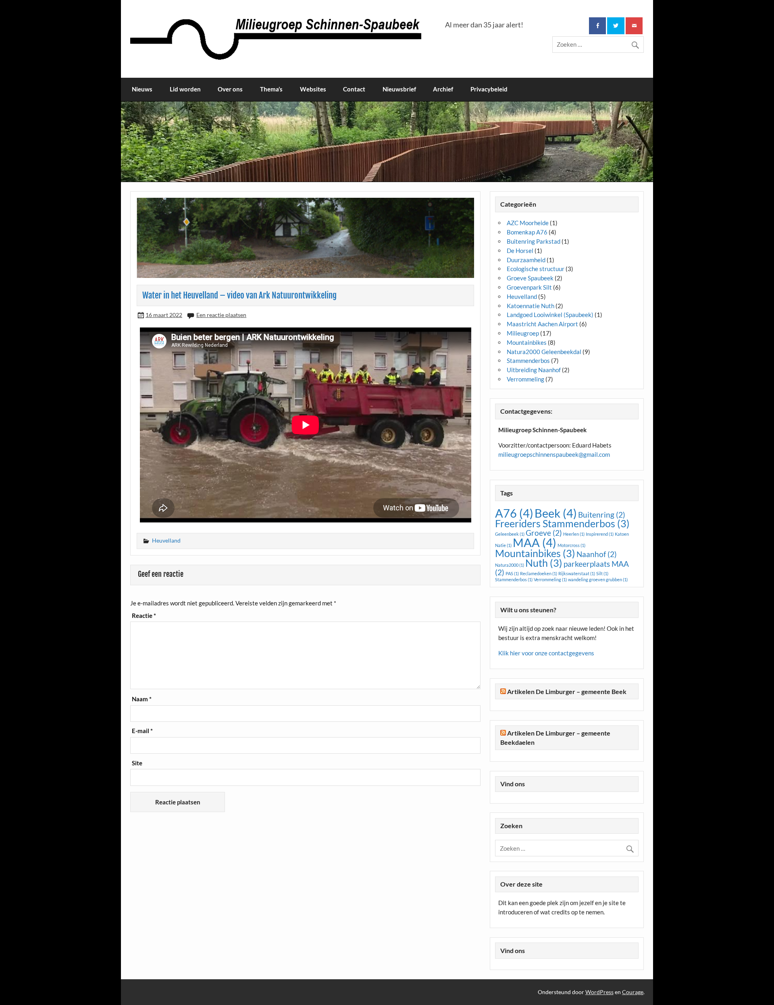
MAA (534, 542)
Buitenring (601, 514)
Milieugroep (523, 333)
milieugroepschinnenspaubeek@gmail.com (554, 454)
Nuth (543, 563)
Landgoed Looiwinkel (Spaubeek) (550, 314)
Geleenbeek (509, 534)
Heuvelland (166, 540)
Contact (354, 89)
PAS (512, 573)
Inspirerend (600, 534)
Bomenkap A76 (527, 232)
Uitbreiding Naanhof (534, 369)
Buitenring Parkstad (533, 241)
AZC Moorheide (528, 222)
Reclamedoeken (538, 573)
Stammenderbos (528, 360)
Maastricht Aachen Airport (542, 323)
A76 (514, 513)
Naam (142, 699)
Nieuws (142, 89)
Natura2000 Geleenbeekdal (544, 351)
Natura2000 (509, 565)
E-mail (142, 731)
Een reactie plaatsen (221, 314)
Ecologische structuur (535, 268)
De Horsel (520, 250)
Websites (313, 89)
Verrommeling (525, 379)
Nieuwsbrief (399, 89)
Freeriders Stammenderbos (562, 523)
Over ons (230, 89)
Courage (632, 991)
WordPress (599, 991)
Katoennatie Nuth (530, 305)
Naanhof (596, 554)
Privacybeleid (489, 89)
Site (137, 763)
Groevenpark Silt (529, 287)
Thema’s (271, 89)
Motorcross (571, 545)
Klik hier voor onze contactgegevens (546, 653)
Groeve (544, 532)
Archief (443, 89)
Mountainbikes (527, 342)
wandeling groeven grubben (598, 579)
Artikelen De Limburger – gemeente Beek (566, 691)
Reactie (144, 616)
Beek (556, 513)
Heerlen (574, 534)
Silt (602, 573)
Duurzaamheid (526, 259)
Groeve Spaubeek (530, 278)
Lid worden (185, 89)
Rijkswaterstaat (576, 573)
